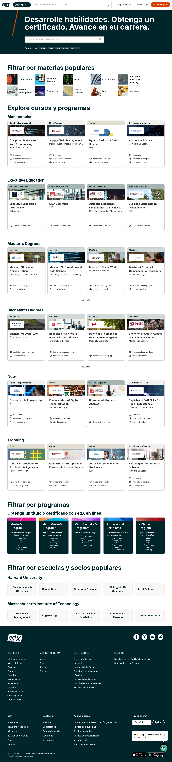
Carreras (11, 740)
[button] (107, 5)
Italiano (43, 667)
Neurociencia (13, 679)
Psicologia (12, 667)
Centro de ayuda (51, 731)
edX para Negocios (17, 726)
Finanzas (11, 671)
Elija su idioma (139, 716)
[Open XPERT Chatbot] (163, 746)
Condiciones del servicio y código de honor (96, 722)
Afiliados (12, 731)
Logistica (11, 687)
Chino (42, 663)
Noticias (11, 744)
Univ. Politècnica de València (87, 683)
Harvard (78, 663)
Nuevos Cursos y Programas (128, 663)
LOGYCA (78, 675)
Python (43, 48)
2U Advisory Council (18, 735)
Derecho (11, 675)
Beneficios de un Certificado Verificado (132, 659)
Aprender (20, 4)
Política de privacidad (85, 726)
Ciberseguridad (14, 695)
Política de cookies (83, 731)
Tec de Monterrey (82, 659)
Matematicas (13, 683)
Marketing (75, 48)
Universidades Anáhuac (85, 679)
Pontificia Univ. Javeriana (86, 671)
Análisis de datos (15, 691)
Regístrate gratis (160, 5)
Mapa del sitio (81, 740)
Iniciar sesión (142, 5)
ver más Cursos (15, 699)
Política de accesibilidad (86, 735)
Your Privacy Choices (85, 744)
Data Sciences (62, 48)
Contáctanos (49, 726)
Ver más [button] (86, 300)
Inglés (42, 659)
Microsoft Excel (14, 663)
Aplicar (158, 722)
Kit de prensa (49, 740)
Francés (43, 671)
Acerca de (12, 722)
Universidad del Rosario (85, 667)
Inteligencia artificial (16, 659)
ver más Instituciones (84, 687)
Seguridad (48, 735)
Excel (51, 48)
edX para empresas (124, 5)
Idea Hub (47, 722)
